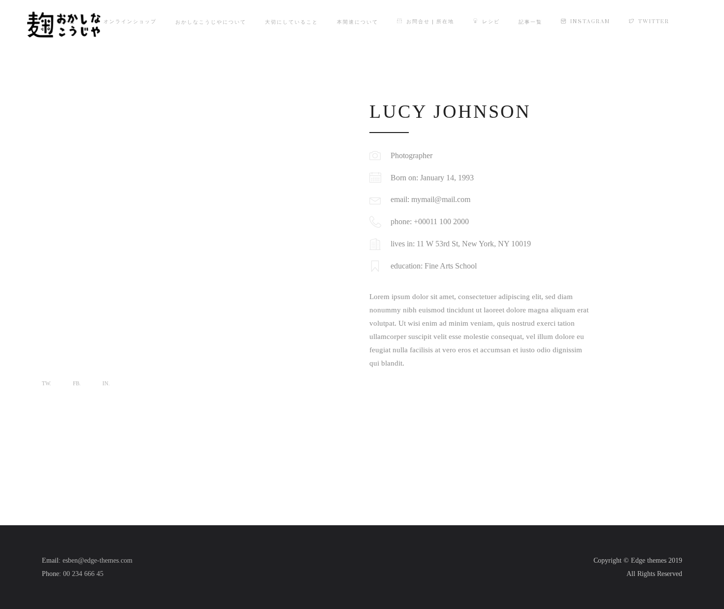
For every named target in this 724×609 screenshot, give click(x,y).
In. (106, 383)
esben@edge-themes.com (97, 560)
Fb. (77, 383)
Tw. (46, 383)
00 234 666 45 (83, 573)
